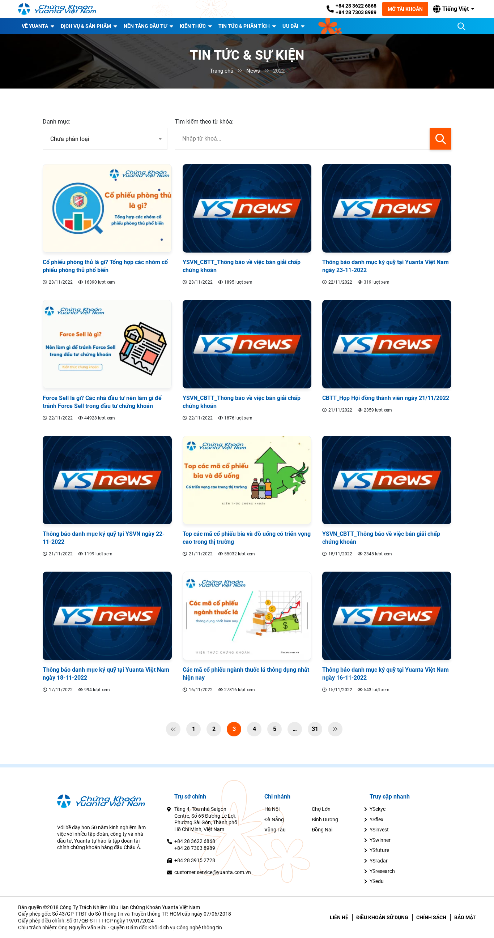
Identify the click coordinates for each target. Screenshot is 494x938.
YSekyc (378, 809)
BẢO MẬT (465, 917)
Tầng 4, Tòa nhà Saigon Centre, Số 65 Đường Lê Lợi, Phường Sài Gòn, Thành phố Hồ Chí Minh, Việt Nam (205, 819)
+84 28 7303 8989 (356, 12)
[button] (453, 9)
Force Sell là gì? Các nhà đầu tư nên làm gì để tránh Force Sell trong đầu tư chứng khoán (102, 402)
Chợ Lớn (321, 809)
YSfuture (379, 850)
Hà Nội (272, 809)
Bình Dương (325, 819)
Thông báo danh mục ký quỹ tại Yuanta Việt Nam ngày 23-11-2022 (385, 266)
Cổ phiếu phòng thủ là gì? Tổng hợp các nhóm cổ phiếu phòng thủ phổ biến (105, 266)
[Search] (461, 26)
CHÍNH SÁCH (431, 917)
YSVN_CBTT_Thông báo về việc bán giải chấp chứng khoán (242, 266)
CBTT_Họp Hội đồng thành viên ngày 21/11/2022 (385, 398)
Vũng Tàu (275, 829)
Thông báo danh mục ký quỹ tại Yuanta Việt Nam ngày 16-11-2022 (385, 673)
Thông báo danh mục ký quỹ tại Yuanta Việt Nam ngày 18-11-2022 (106, 673)
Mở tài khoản (405, 9)
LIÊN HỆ (339, 917)
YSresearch (382, 871)
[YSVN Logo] (61, 9)
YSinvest (379, 829)
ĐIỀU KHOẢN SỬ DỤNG (382, 917)
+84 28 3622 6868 (356, 6)
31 (315, 729)
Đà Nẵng (274, 819)
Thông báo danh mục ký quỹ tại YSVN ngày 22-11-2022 (104, 537)
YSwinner (380, 840)
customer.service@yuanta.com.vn (212, 872)
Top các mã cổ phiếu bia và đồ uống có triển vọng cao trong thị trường (247, 537)
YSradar (379, 861)
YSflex (376, 819)
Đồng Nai (322, 829)
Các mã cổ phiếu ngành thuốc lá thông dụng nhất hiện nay (246, 673)
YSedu (377, 881)
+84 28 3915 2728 (194, 860)
